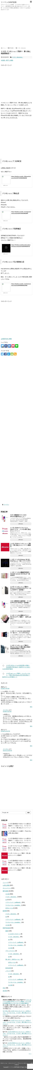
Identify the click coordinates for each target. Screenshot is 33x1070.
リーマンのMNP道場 (8, 2)
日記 (4, 988)
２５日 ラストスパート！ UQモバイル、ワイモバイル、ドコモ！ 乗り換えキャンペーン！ (17, 1012)
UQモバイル (9, 908)
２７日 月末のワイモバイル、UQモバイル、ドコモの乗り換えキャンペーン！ (20, 529)
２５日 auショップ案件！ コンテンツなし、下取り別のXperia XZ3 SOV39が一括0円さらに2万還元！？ (16, 675)
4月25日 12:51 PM (5, 731)
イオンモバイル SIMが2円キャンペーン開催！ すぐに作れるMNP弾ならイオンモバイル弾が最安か (17, 1001)
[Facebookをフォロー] (5, 354)
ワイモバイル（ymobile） (13, 905)
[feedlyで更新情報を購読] (11, 354)
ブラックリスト (10, 951)
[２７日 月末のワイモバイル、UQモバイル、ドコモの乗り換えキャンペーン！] (5, 531)
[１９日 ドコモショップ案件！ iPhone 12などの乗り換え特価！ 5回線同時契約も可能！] (5, 649)
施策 (6, 931)
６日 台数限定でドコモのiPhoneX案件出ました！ (18, 515)
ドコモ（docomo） (17, 57)
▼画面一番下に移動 (7, 60)
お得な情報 (6, 885)
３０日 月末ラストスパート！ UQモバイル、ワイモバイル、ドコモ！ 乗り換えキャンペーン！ (17, 1033)
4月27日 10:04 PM (7, 750)
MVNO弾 (8, 968)
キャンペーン (7, 888)
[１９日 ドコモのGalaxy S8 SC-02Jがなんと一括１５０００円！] (5, 563)
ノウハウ (8, 971)
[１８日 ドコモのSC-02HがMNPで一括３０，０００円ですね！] (5, 634)
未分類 (5, 991)
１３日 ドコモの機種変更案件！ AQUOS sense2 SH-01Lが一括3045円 (20, 574)
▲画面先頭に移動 (6, 338)
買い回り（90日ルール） (12, 959)
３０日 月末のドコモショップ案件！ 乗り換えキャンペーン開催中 (20, 545)
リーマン (6, 504)
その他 (7, 894)
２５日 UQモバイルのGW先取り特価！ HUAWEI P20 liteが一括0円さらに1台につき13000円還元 (16, 667)
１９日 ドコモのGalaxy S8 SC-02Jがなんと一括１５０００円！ (20, 560)
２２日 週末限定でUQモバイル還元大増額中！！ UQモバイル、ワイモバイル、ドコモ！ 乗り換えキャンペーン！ (19, 840)
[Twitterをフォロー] (2, 354)
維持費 (5, 911)
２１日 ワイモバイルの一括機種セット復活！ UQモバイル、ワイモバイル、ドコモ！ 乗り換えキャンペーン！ (19, 848)
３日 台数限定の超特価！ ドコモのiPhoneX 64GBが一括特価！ (20, 601)
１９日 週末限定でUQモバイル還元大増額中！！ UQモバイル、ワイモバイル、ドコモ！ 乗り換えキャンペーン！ (19, 862)
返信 (31, 706)
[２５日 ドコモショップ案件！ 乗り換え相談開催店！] (9, 346)
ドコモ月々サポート (14, 934)
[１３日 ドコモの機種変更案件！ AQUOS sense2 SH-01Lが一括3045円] (5, 576)
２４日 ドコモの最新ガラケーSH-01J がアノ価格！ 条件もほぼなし (20, 617)
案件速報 (5, 891)
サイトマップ (12, 1063)
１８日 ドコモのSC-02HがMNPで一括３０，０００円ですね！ (20, 632)
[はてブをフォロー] (8, 354)
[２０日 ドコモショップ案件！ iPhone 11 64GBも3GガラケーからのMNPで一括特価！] (5, 590)
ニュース (5, 882)
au (6, 899)
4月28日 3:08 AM (5, 688)
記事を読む (20, 523)
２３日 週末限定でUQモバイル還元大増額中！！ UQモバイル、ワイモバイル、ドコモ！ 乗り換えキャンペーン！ (19, 825)
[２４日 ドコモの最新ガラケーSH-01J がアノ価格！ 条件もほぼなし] (5, 619)
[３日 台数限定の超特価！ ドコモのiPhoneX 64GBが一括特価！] (5, 604)
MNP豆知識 (6, 928)
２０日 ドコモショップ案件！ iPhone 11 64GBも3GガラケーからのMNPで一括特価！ (20, 588)
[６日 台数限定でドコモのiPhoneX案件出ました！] (5, 518)
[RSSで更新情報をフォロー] (15, 354)
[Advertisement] (16, 28)
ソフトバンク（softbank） (13, 902)
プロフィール (3, 1063)
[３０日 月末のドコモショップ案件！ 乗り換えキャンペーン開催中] (5, 547)
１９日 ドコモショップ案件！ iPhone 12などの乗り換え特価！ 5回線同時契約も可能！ (20, 647)
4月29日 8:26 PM (7, 711)
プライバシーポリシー (22, 1063)
